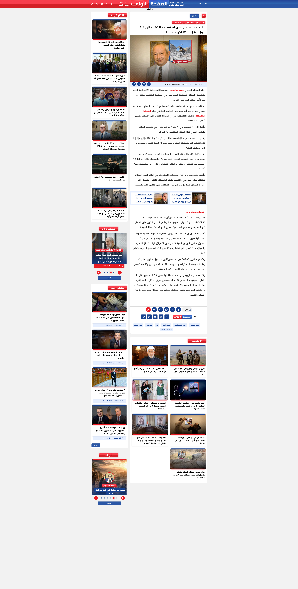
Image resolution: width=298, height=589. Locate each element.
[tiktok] (143, 316)
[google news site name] (166, 316)
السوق (194, 15)
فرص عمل (149, 325)
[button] (120, 273)
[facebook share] (149, 84)
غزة (157, 325)
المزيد (109, 278)
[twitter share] (144, 84)
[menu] (205, 4)
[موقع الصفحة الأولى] (149, 4)
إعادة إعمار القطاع (166, 329)
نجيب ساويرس (176, 90)
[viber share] (134, 84)
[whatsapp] (148, 309)
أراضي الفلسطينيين (180, 325)
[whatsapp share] (139, 84)
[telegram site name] (155, 316)
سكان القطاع (138, 325)
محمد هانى (197, 84)
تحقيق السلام (166, 325)
